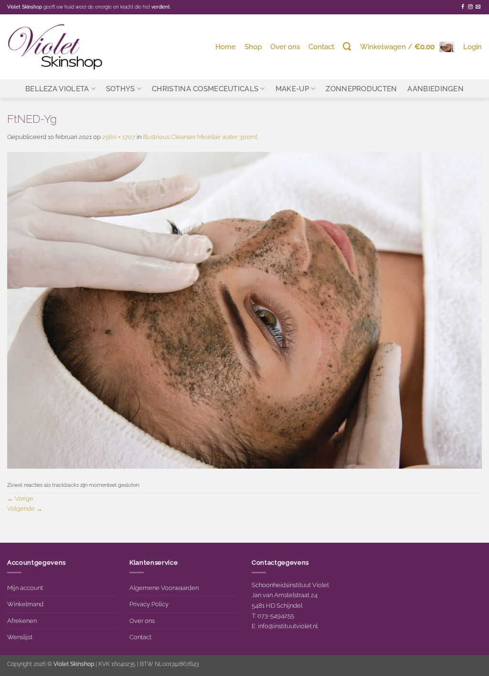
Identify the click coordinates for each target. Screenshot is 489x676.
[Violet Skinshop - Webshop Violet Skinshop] (55, 46)
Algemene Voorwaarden (164, 587)
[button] (407, 46)
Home (225, 47)
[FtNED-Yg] (244, 309)
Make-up (292, 89)
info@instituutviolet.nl (288, 626)
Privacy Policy (149, 604)
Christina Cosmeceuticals (205, 89)
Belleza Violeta (57, 89)
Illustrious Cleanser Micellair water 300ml (200, 136)
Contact (321, 47)
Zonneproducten (361, 89)
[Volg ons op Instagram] (470, 7)
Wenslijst (19, 637)
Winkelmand (25, 604)
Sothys (120, 89)
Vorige (20, 498)
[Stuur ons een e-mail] (478, 7)
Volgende (25, 508)
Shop (253, 47)
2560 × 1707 (118, 136)
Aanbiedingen (435, 89)
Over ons (285, 47)
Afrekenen (22, 620)
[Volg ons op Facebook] (462, 7)
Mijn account (25, 587)
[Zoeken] (347, 46)
